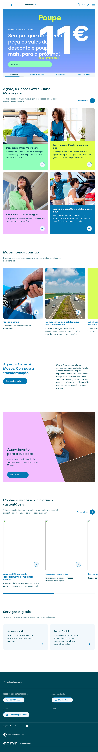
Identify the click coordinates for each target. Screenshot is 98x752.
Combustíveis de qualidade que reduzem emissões (62, 323)
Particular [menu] (29, 5)
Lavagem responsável (57, 574)
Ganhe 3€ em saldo (37, 74)
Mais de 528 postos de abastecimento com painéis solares (18, 577)
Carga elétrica (11, 322)
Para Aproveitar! (84, 74)
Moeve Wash (60, 74)
